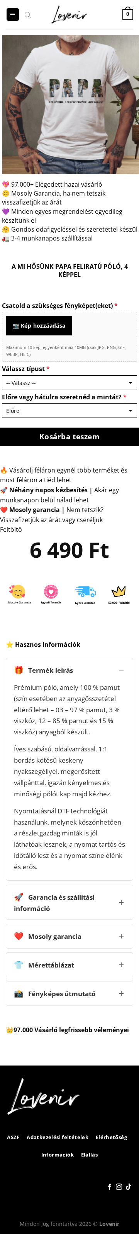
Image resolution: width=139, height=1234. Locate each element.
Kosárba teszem (69, 436)
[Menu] (13, 14)
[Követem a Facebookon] (110, 1187)
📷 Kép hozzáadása (39, 325)
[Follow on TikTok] (128, 1187)
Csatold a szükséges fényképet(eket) (60, 305)
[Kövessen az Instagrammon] (119, 1187)
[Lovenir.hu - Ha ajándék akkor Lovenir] (70, 14)
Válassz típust (26, 368)
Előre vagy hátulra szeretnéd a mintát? (64, 397)
